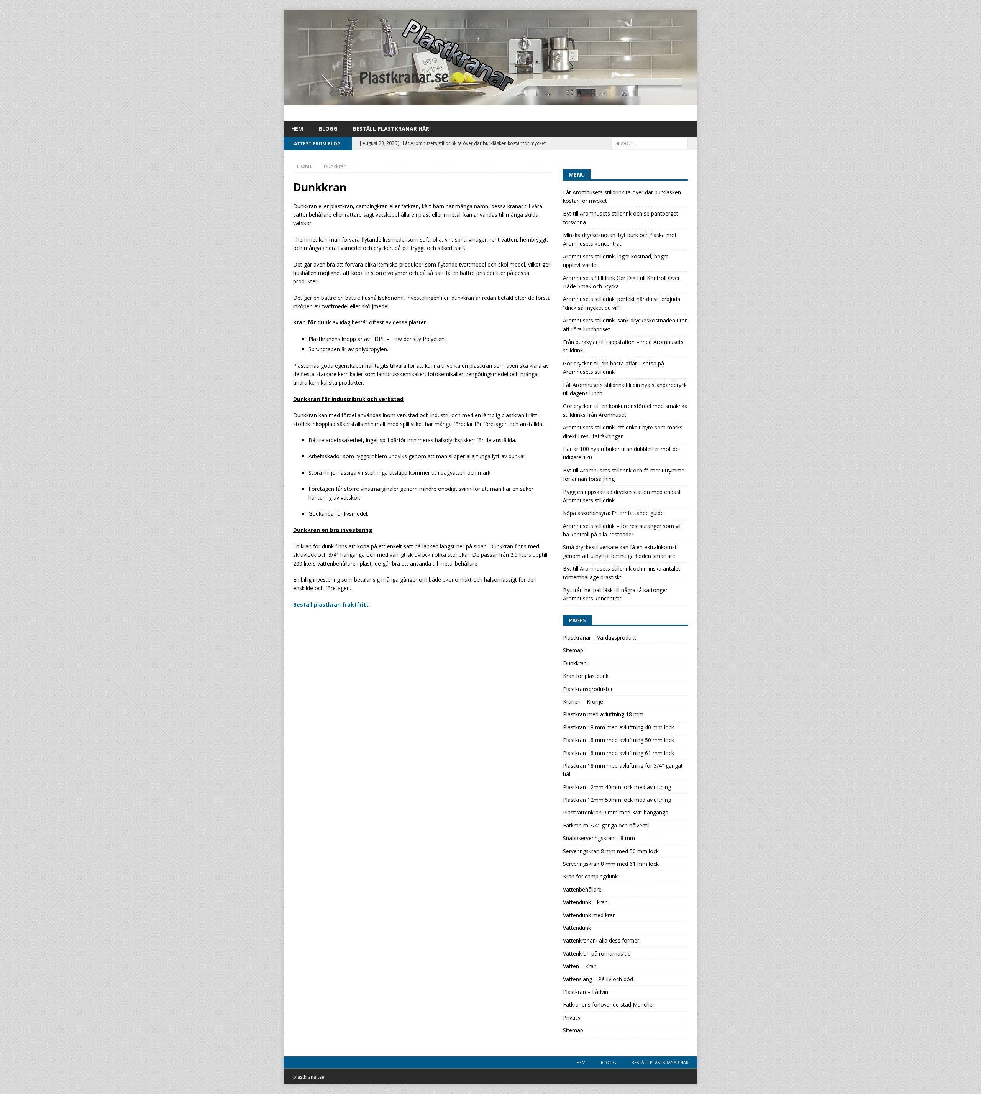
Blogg (328, 128)
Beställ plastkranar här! (392, 128)
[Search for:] (649, 143)
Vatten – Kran (580, 966)
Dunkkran (575, 663)
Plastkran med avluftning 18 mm (603, 714)
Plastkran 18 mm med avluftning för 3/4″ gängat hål (623, 770)
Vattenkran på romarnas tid (597, 953)
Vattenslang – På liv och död (598, 979)
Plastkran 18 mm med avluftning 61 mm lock (618, 753)
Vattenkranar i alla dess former (601, 940)
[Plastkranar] (490, 101)
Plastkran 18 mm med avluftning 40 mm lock (618, 727)
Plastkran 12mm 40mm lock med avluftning (617, 787)
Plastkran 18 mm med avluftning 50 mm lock (618, 740)
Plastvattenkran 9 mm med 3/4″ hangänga (615, 812)
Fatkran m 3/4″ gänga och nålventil (606, 825)
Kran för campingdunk (590, 876)
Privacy (572, 1017)
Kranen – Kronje (583, 701)
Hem (297, 128)
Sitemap (573, 650)
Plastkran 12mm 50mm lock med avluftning (617, 799)
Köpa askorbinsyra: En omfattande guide (613, 513)
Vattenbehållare (582, 889)
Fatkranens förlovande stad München (609, 1004)
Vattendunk (577, 927)
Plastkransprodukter (588, 689)
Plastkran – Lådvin (585, 991)
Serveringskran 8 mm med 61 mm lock (611, 863)
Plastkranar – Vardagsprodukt (599, 637)
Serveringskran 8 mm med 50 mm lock (611, 851)
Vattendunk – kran (585, 902)
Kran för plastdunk (586, 675)
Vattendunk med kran (589, 915)
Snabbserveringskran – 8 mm (599, 838)
